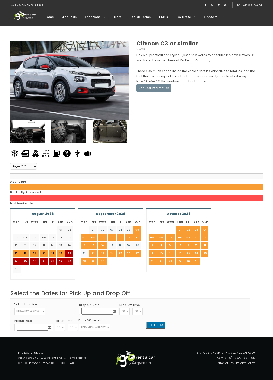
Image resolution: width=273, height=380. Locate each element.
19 (128, 245)
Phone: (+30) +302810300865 (235, 358)
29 (60, 261)
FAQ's (163, 17)
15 (93, 245)
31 (16, 269)
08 (93, 237)
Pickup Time (64, 321)
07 (84, 237)
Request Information (154, 88)
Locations (93, 17)
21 (84, 253)
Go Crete (184, 17)
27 (44, 261)
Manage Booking (252, 5)
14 (84, 245)
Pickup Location (25, 304)
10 (112, 237)
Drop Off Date (89, 305)
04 (120, 229)
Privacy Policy (245, 363)
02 (102, 229)
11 (120, 237)
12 (128, 237)
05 (128, 229)
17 (112, 245)
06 (137, 229)
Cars (118, 17)
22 (93, 253)
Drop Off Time (129, 305)
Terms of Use (225, 363)
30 (69, 261)
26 (34, 261)
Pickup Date (23, 321)
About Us (69, 17)
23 (69, 253)
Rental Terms (140, 17)
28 (52, 261)
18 (120, 245)
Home (49, 17)
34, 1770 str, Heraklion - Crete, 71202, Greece (226, 352)
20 (137, 245)
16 (102, 245)
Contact (211, 17)
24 (16, 261)
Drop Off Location (91, 320)
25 (25, 261)
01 (93, 229)
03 (112, 229)
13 (137, 237)
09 (103, 237)
